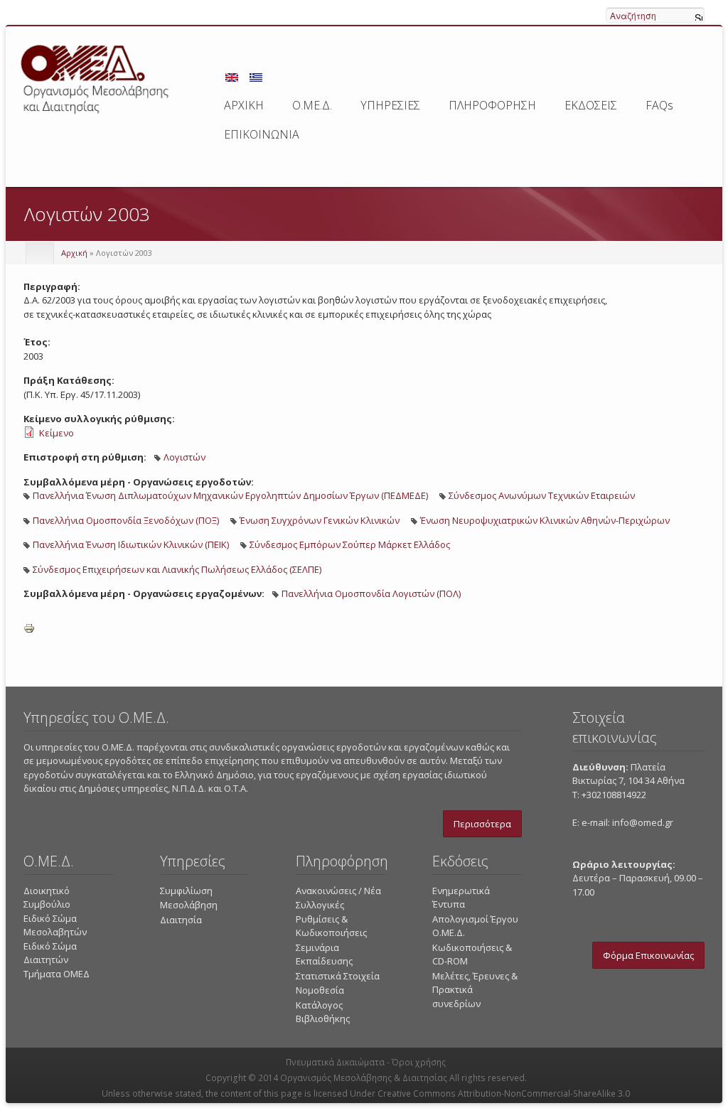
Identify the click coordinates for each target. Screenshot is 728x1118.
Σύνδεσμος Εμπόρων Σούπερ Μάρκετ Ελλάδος (350, 544)
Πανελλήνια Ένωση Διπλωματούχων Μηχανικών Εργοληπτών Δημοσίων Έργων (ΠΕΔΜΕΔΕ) (230, 495)
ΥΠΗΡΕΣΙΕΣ (390, 105)
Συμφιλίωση (186, 890)
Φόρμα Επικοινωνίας (648, 955)
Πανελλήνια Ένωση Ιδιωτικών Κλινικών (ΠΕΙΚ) (131, 544)
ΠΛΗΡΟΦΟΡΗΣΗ (492, 105)
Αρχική (74, 252)
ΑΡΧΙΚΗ (244, 105)
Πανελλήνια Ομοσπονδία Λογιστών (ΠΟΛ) (371, 593)
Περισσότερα (482, 823)
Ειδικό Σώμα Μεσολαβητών (55, 925)
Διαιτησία (181, 919)
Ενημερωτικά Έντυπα (461, 897)
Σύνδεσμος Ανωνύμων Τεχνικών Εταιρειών (542, 495)
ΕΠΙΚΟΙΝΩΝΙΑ (261, 134)
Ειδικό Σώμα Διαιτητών (50, 953)
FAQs (659, 105)
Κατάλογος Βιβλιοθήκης (323, 1012)
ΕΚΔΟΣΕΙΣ (590, 105)
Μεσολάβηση (189, 904)
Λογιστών (184, 457)
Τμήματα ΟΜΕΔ (56, 973)
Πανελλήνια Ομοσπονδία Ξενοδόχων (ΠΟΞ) (126, 520)
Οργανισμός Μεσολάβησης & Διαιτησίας (363, 1078)
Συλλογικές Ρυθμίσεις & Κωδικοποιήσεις (331, 918)
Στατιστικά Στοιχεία (338, 975)
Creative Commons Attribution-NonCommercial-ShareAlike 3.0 (504, 1093)
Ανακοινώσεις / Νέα (338, 890)
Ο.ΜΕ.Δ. (312, 105)
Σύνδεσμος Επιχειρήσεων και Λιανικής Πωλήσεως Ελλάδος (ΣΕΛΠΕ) (177, 569)
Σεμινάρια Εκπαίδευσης (324, 954)
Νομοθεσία (320, 990)
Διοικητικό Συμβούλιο (46, 897)
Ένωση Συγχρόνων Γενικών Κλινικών (320, 520)
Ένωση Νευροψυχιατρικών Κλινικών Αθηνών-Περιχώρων (545, 520)
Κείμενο (56, 432)
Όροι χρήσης (419, 1062)
